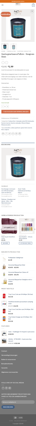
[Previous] (4, 25)
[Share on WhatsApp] (3, 133)
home (25, 127)
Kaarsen (3, 123)
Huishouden (31, 121)
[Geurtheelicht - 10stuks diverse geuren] (27, 226)
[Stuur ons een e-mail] (9, 388)
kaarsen (8, 123)
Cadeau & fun (11, 51)
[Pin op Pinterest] (16, 133)
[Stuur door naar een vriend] (13, 133)
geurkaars (18, 127)
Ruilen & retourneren (8, 359)
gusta (22, 127)
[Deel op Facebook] (6, 133)
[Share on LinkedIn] (19, 133)
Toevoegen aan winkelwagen (15, 111)
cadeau (13, 127)
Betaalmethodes (7, 363)
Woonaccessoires (6, 125)
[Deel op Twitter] (9, 133)
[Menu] (2, 5)
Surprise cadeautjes (24, 51)
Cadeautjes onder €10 (21, 121)
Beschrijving (5, 144)
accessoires (7, 127)
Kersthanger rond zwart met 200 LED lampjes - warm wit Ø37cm (8, 190)
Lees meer (5, 243)
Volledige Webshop (20, 420)
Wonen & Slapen (26, 123)
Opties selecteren (25, 243)
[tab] (18, 144)
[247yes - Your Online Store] (18, 4)
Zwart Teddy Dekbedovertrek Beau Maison (24, 190)
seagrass (6, 129)
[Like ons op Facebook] (3, 388)
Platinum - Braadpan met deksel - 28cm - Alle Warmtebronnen (8, 201)
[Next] (31, 25)
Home (3, 51)
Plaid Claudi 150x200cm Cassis (8, 237)
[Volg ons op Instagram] (6, 388)
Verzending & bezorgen (9, 355)
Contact (4, 351)
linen (2, 129)
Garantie (4, 368)
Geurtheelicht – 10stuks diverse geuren (25, 237)
